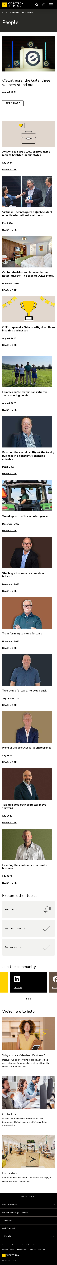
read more (9, 705)
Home (4, 12)
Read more (13, 103)
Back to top (26, 1196)
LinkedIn (18, 988)
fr (44, 1249)
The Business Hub (17, 12)
